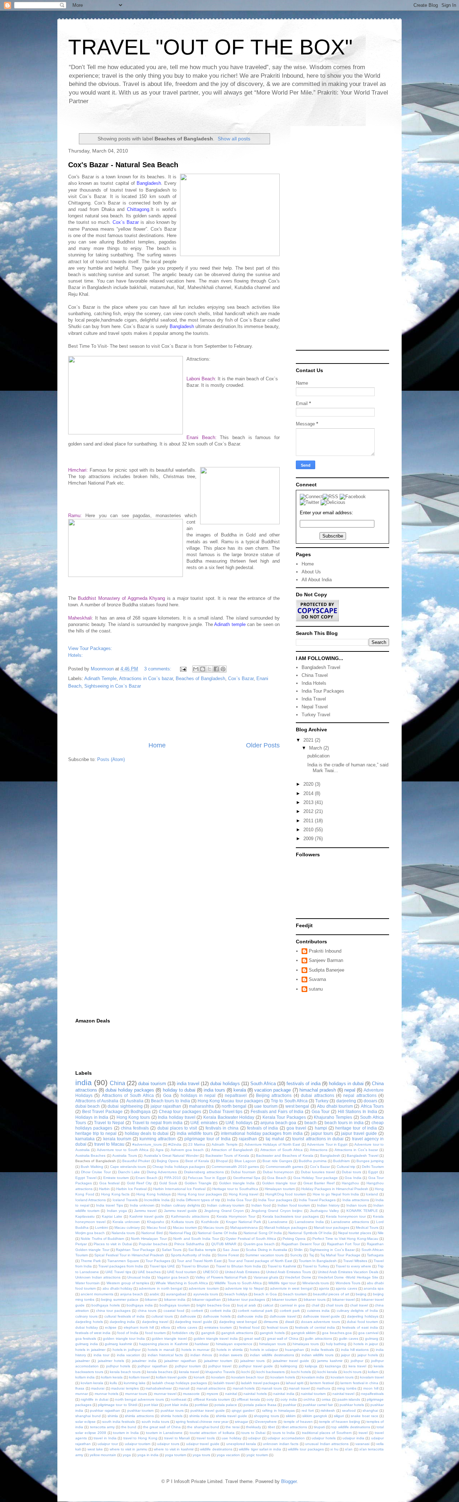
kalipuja (311, 1366)
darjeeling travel (155, 1322)
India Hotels (314, 683)
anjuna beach (131, 1294)
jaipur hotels (368, 1355)
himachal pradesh (317, 1090)
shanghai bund (88, 1416)
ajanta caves (346, 1288)
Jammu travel (145, 1211)
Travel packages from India (120, 1266)
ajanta (324, 1288)
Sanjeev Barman (326, 960)
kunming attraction (157, 1138)
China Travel (315, 675)
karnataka (85, 1138)
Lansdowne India (309, 1222)
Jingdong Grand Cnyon (223, 1211)
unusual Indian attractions (327, 1444)
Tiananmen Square (123, 1261)
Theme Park (91, 1261)
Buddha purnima (312, 1161)
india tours (214, 1090)
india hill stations (355, 1350)
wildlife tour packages (306, 1449)
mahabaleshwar (159, 1388)
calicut (268, 1305)
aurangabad (176, 1294)
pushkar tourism (140, 1410)
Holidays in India (91, 1117)
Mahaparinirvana (244, 1227)
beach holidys (235, 1294)
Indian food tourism (294, 1205)
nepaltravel (236, 1095)
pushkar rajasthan (105, 1410)
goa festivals (85, 1338)
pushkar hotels (352, 1405)
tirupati (319, 1427)
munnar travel (165, 1394)
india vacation (128, 1355)
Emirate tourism (116, 1178)
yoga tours (201, 1455)
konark (199, 1377)
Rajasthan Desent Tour (300, 1244)
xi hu (334, 1449)
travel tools (206, 1438)
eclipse (111, 1327)
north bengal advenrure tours (139, 1399)
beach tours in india (344, 1122)
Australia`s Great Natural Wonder (171, 1155)
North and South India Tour (196, 1239)
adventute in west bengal (291, 1288)
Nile (381, 1233)
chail (315, 1305)
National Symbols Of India (310, 1233)
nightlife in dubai (94, 1399)
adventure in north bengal (160, 1288)
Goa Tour (321, 1111)
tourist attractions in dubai (318, 1138)
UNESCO (210, 1272)
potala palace (225, 1405)
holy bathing (336, 1344)
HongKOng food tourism (285, 1194)
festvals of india (262, 1128)
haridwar (202, 1344)
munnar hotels (106, 1394)
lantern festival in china (359, 1383)
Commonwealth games (284, 1167)
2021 (309, 740)
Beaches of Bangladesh (200, 678)
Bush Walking (92, 1167)
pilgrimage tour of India (207, 1138)
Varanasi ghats (266, 1277)
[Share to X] (209, 669)
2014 (309, 793)
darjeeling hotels (89, 1322)
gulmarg (371, 1338)
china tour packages (113, 1311)
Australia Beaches (90, 1155)
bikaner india (174, 1299)
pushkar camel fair (318, 1405)
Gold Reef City (139, 1183)
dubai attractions (317, 1095)
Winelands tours (315, 1283)
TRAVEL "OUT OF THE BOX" (210, 47)
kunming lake (135, 1383)
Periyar (81, 1244)
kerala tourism (117, 1138)
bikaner (151, 1299)
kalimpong (288, 1366)
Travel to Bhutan (195, 1266)
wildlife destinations (216, 1449)
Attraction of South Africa (281, 1150)
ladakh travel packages (260, 1383)
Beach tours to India (170, 1100)
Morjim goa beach (90, 1233)
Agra (160, 1150)
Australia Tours (124, 1155)
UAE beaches (149, 1272)
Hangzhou (350, 1183)
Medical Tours (367, 1227)
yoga (127, 1455)
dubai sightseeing (125, 1106)
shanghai (370, 1410)
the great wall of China (162, 1427)
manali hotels (244, 1388)
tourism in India (126, 1433)
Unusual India (138, 1277)
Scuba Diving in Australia (266, 1250)
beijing (361, 1294)
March (316, 748)
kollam (373, 1372)
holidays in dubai (346, 1083)
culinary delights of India (357, 1311)
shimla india (199, 1416)
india (83, 1082)
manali (184, 1388)
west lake (95, 1449)
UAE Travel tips (118, 1272)
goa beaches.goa (336, 1333)
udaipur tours (168, 1444)
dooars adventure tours (320, 1322)
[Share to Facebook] (216, 669)
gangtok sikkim (303, 1333)
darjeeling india (122, 1322)
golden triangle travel (169, 1338)
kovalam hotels (282, 1377)
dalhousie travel (283, 1316)
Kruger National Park (243, 1222)
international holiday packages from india (262, 1133)
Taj (311, 1255)
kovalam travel (372, 1377)
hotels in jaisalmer (90, 1350)
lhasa (79, 1388)
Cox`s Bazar (241, 678)
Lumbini (101, 1227)
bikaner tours (314, 1299)
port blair (151, 1405)
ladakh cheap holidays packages (179, 1383)
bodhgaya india (140, 1305)
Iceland (372, 1194)
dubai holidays (225, 1083)
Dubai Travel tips (225, 1111)
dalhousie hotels (217, 1316)
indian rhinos (201, 1355)
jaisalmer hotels (111, 1361)
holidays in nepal (198, 1095)
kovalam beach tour (247, 1377)
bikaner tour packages (246, 1299)
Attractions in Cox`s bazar (146, 678)
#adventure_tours (147, 1144)
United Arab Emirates (242, 1272)
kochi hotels (301, 1372)
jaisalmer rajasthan (180, 1361)
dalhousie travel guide (321, 1316)
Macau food (156, 1227)
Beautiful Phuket (136, 1161)
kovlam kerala (92, 1383)
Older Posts (263, 745)
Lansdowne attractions (350, 1222)
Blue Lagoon (245, 1161)
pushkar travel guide (207, 1410)
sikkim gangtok (314, 1416)
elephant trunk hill (139, 1327)
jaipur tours (322, 1133)
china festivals (135, 1128)
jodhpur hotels (118, 1366)
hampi (321, 1128)
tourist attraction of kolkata (212, 1433)
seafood (349, 1410)
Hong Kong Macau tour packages (230, 1100)
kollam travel (139, 1377)
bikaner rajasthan (206, 1299)
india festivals (322, 1350)
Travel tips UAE (162, 1266)
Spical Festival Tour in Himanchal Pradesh (129, 1255)
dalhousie (188, 1316)
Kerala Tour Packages (284, 1117)
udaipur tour (108, 1444)
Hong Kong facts (115, 1194)
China (117, 1083)
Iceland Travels (125, 1200)
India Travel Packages (317, 1200)
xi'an (348, 1449)
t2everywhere (266, 1422)
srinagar (241, 1422)
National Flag (180, 1233)
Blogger (289, 1481)
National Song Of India (262, 1233)
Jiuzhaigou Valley (324, 1211)
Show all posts (234, 138)
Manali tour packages (331, 1227)
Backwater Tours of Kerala (227, 1155)
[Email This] (195, 669)
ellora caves (187, 1327)
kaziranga (333, 1366)
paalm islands (348, 1399)
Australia (134, 1100)
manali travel (299, 1388)
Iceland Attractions (90, 1200)
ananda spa (374, 1288)
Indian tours (356, 1205)
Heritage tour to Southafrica (235, 1189)
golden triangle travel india (216, 1338)
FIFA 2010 (172, 1178)
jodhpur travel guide (256, 1366)
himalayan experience (234, 1344)
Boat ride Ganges (277, 1161)
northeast (178, 1399)
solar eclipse (85, 1422)
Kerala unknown (126, 1222)
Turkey (321, 1100)
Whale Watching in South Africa (182, 1283)
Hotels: (75, 655)
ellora (165, 1327)
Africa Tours (372, 1106)
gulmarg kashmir (118, 1344)
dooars (370, 1100)
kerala (239, 1090)
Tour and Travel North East (199, 1261)
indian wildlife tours (318, 1355)
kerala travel (189, 1372)
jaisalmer (82, 1361)
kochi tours (352, 1372)
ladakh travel (224, 1383)
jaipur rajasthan (166, 1106)
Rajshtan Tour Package (135, 1250)
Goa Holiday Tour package (315, 1178)
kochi (245, 1372)
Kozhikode (210, 1222)
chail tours (334, 1305)
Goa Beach (277, 1178)
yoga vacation (228, 1455)
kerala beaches (159, 1372)
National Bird (151, 1233)
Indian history (328, 1205)
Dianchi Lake (129, 1172)
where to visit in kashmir (173, 1449)
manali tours (271, 1388)
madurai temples (125, 1388)
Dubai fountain (243, 1172)
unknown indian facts (280, 1444)
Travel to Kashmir (282, 1266)
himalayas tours (306, 1344)
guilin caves (348, 1338)
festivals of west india (92, 1333)
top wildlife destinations (350, 1427)
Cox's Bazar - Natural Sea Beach (123, 165)
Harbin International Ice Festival (179, 1189)
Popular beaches (153, 1244)
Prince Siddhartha (189, 1244)
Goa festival (109, 1183)
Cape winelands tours (128, 1167)
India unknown (142, 1205)
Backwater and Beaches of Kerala (284, 1155)
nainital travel (343, 1394)
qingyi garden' (243, 1410)
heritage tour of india (356, 1128)
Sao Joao (231, 1250)
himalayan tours (272, 1344)
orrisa (326, 1399)
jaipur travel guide (359, 1133)
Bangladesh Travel (321, 667)
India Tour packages (275, 1200)
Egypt (373, 1172)
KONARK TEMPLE (362, 1211)
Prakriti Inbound (325, 951)
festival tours (277, 1327)
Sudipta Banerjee (326, 970)
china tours (147, 1311)
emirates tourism (218, 1327)
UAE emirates (204, 1122)
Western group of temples (128, 1283)
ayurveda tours (205, 1294)
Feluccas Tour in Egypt (207, 1178)
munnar (81, 1394)
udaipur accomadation (286, 1438)
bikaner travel (343, 1299)
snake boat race (364, 1416)
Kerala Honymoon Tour (236, 1216)
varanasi (362, 1444)
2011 (309, 820)
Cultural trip (346, 1167)
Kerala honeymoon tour (346, 1216)
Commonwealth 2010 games (235, 1167)
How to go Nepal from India (336, 1194)
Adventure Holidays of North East (273, 1144)
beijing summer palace (119, 1299)
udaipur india (353, 1438)
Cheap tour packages (180, 1111)
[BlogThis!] (202, 669)
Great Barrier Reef (319, 1183)
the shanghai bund (203, 1427)
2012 (309, 811)
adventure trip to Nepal (244, 1288)
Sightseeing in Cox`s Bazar (112, 686)
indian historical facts (165, 1355)
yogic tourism (257, 1455)
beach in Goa (265, 1294)
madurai (97, 1388)
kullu (113, 1383)
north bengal (234, 1106)
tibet (271, 1427)
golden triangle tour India (124, 1338)
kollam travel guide (171, 1377)
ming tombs (346, 1388)
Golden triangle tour (279, 1183)
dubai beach (87, 1106)
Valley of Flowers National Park (221, 1277)
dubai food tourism (362, 1322)
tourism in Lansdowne (164, 1433)
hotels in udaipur (264, 1350)
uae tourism (265, 1106)
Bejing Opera (168, 1161)
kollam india (85, 1377)
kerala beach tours (125, 1372)
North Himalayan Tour (149, 1239)
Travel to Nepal (109, 1122)
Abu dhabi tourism (335, 1106)
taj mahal (275, 1138)
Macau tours (213, 1227)
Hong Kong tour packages (200, 1194)
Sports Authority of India (191, 1255)
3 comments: (158, 668)
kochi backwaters (270, 1372)
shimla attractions (139, 1416)
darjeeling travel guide (193, 1322)
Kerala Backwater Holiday (228, 1117)
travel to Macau (109, 1144)
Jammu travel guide (180, 1211)
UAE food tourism (181, 1272)
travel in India (105, 1438)
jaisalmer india (144, 1361)
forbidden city (183, 1333)
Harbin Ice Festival (131, 1189)
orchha (309, 1399)
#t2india (174, 1144)
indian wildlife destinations (272, 1355)
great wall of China (282, 1338)
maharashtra (201, 1106)
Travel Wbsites (355, 1261)
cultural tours (162, 1316)
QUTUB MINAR (224, 1244)
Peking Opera (294, 1239)
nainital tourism (313, 1394)
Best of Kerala (197, 1161)
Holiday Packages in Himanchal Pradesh (334, 1189)
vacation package (272, 1090)
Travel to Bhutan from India (238, 1266)
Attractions (318, 1150)
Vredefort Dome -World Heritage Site (348, 1277)
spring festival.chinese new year (202, 1422)
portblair (201, 1405)
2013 (309, 802)
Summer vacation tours (264, 1255)
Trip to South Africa (289, 1100)
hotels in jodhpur (127, 1350)
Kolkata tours (182, 1222)
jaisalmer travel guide (291, 1361)
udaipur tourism (138, 1444)
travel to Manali (177, 1438)
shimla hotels (172, 1416)
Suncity (296, 1255)
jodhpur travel (219, 1366)
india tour (101, 1355)
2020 (309, 784)
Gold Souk (168, 1183)
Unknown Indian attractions (97, 1277)
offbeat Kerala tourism (211, 1399)
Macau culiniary (127, 1227)
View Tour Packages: (90, 648)
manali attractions (211, 1388)
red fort (308, 1410)
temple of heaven (298, 1422)
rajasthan (248, 1138)
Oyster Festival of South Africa (251, 1239)
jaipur (345, 1355)
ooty (270, 1399)
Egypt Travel (85, 1178)
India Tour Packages (323, 691)
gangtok (208, 1333)
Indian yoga (117, 1211)
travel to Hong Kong (140, 1438)
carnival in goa (292, 1305)
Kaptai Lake (112, 1216)
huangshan (294, 1350)
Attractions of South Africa (128, 1095)
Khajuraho (155, 1222)
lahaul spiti (294, 1383)
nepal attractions (359, 1095)
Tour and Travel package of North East (260, 1261)
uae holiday (231, 1438)
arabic (155, 1294)
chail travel (359, 1305)
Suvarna (317, 979)
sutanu (316, 989)
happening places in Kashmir (163, 1344)
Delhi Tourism (373, 1167)
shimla (113, 1416)
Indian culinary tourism (225, 1205)
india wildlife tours (195, 1133)
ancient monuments (97, 1294)
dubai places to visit (177, 1128)
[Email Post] (183, 668)
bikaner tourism (284, 1299)
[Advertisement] (198, 715)
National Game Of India (217, 1233)
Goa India (353, 1178)
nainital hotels (254, 1394)
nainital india (283, 1394)
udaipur (254, 1438)
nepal (349, 1090)
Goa (167, 1095)
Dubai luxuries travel (318, 1172)
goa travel (296, 1128)
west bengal (297, 1106)
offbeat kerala (248, 1399)
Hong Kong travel (243, 1194)
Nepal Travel (315, 706)
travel (363, 1433)
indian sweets (230, 1355)
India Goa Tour (239, 1200)
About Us (311, 571)
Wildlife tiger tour (281, 1283)
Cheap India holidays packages (178, 1167)
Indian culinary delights (180, 1205)
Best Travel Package (102, 1111)
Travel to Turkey (316, 1266)
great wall (252, 1338)
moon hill (370, 1388)
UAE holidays (239, 1122)
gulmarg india (86, 1344)
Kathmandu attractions (190, 1216)
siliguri (339, 1416)
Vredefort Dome (298, 1277)
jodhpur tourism (188, 1366)
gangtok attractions (237, 1333)
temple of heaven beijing (339, 1422)
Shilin (298, 1250)
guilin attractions (318, 1338)
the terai (232, 1427)
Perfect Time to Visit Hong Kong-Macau (345, 1239)
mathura (323, 1388)
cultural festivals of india (124, 1316)
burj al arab (246, 1305)
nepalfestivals (372, 1394)
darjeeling (346, 1100)
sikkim (290, 1416)
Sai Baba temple (202, 1250)
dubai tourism (152, 1083)
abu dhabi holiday (117, 1288)
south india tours (155, 1422)
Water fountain (87, 1283)
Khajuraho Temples (333, 1117)
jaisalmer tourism (218, 1361)
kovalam (218, 1377)
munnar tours (136, 1394)
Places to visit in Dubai (113, 1244)
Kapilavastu (85, 1216)
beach (310, 1122)
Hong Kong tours (133, 1117)
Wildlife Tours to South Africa (238, 1283)
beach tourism (295, 1294)
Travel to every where (353, 1266)
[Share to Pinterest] (223, 669)
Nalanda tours (123, 1233)
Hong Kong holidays (153, 1194)
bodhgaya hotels (105, 1305)
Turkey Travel (316, 714)
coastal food (174, 1311)
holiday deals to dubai (147, 1133)
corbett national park (255, 1311)
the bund (128, 1427)
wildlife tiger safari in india (260, 1449)
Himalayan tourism (280, 1189)
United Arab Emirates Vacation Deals (348, 1272)
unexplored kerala (241, 1444)
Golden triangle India (237, 1183)
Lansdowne (278, 1222)
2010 (309, 829)
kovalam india (313, 1377)
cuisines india (318, 1311)
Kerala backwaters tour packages (290, 1216)
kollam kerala (112, 1377)
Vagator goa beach (173, 1277)
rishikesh (328, 1410)
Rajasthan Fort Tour (343, 1244)
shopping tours (266, 1416)
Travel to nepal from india (157, 1122)
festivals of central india (315, 1327)
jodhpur (357, 1361)
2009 (309, 838)
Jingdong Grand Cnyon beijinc (277, 1211)
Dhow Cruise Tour (96, 1172)
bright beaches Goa (213, 1305)
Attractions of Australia (96, 1100)
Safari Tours (171, 1250)
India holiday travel (176, 1117)
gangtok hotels (272, 1333)
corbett (197, 1311)
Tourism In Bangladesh (318, 1261)
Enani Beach (146, 1178)
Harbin (104, 1189)
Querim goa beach (259, 1244)
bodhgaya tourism (175, 1305)
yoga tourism (175, 1455)
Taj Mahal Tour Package (340, 1255)
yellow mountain (103, 1455)
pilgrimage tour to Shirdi (117, 1405)
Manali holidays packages (285, 1227)
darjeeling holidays (362, 1316)
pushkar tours (172, 1410)
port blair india (176, 1405)
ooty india (288, 1399)
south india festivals (118, 1422)
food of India (127, 1333)
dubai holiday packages (129, 1090)
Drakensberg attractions (204, 1172)
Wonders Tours (348, 1283)
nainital (231, 1394)
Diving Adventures (162, 1172)
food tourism (155, 1333)
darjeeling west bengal (238, 1322)
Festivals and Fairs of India (277, 1111)
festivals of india (304, 1083)
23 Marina (196, 1144)
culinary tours (86, 1316)
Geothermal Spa (247, 1178)
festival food (249, 1327)
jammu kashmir (329, 1361)
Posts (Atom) (111, 759)
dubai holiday (86, 1327)
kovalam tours (342, 1377)
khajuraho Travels (220, 1372)
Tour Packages (158, 1261)
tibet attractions (294, 1427)
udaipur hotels (324, 1438)
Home (157, 745)
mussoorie (191, 1394)
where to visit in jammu (128, 1449)
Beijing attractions (274, 1095)
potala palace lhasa (259, 1405)
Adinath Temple (100, 678)
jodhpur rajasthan (152, 1366)
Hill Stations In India (357, 1111)
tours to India (284, 1433)
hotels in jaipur (366, 1344)
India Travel (314, 699)
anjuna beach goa (278, 1122)
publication (318, 756)
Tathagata (375, 1255)
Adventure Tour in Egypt (327, 1144)
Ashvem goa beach (187, 1150)
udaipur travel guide (202, 1444)
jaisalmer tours (252, 1361)
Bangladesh (330, 1155)
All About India (317, 579)
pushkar (289, 1405)
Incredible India (157, 1200)
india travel (188, 1083)
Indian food (261, 1205)
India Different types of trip (198, 1200)
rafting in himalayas (278, 1410)
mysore (212, 1394)
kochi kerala (327, 1372)
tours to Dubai (253, 1433)
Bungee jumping (370, 1161)
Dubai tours (351, 1172)
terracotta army (102, 1427)
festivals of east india (360, 1327)
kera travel (357, 1366)
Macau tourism (185, 1227)
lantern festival (322, 1383)
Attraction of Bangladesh (232, 1150)
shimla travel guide (231, 1416)
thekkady (253, 1427)
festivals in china (222, 1128)
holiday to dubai (179, 1090)
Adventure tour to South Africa (122, 1150)
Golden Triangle (198, 1183)
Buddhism (341, 1161)
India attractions (355, 1200)
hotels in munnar (195, 1350)
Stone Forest (228, 1255)
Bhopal (222, 1161)
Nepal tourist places (354, 1233)
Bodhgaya (141, 1111)
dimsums (271, 1322)
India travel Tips (109, 1205)
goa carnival (368, 1333)
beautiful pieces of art (331, 1294)
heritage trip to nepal (96, 1133)
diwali (289, 1322)
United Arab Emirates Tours (288, 1272)
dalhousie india (250, 1316)
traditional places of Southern (327, 1433)
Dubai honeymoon (278, 1172)
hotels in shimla (230, 1350)
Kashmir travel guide (146, 1216)
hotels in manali (161, 1350)
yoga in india (147, 1455)
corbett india (220, 1311)
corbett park (290, 1311)
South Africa (263, 1083)
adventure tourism (203, 1288)
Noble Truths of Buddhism (102, 1239)
